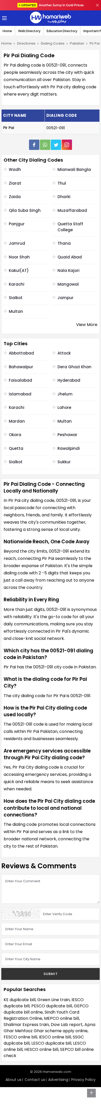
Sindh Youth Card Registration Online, (41, 1015)
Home (7, 31)
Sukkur (64, 462)
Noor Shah (19, 257)
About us (13, 1079)
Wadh (15, 169)
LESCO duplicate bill (51, 1043)
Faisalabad (20, 380)
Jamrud (17, 243)
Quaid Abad (69, 257)
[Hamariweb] (50, 18)
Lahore (64, 407)
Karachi (16, 284)
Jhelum (65, 394)
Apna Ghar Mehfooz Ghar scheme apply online (49, 1028)
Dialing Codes (52, 43)
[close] (97, 5)
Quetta (16, 448)
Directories (26, 43)
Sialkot (16, 297)
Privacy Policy (83, 1079)
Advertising (58, 1079)
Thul (61, 183)
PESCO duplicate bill (51, 1006)
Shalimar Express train (26, 1025)
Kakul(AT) (19, 270)
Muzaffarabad (72, 210)
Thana (64, 243)
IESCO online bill (55, 1037)
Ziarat (15, 183)
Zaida (15, 196)
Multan (16, 311)
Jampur (65, 297)
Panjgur (17, 224)
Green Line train (53, 1000)
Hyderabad (68, 380)
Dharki (63, 196)
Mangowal (68, 284)
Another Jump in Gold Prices (52, 5)
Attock (64, 353)
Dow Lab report (67, 1025)
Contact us (35, 1079)
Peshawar (67, 434)
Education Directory (62, 31)
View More (86, 325)
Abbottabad (21, 353)
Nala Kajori (68, 270)
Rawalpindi (68, 448)
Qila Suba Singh (25, 210)
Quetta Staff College (70, 227)
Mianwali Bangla (74, 169)
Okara (15, 434)
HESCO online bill (41, 1049)
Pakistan (77, 43)
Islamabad (20, 394)
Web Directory (29, 31)
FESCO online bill (20, 1037)
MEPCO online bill (61, 1018)
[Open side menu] (3, 18)
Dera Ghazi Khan (74, 367)
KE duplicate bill (19, 1000)
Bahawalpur (21, 367)
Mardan (17, 421)
